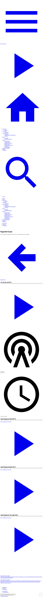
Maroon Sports (7, 142)
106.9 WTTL (5, 128)
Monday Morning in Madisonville (10, 135)
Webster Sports (7, 144)
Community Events (6, 148)
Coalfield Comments (8, 139)
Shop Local (7, 132)
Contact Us (4, 150)
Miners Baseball (7, 147)
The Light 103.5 (5, 133)
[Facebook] (5, 223)
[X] (4, 224)
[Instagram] (5, 225)
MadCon (6, 129)
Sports (4, 140)
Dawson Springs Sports (9, 145)
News (4, 137)
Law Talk (6, 136)
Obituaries (6, 138)
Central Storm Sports (8, 143)
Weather (4, 149)
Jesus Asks (7, 134)
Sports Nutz (7, 146)
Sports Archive (7, 141)
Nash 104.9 (4, 131)
